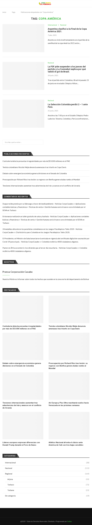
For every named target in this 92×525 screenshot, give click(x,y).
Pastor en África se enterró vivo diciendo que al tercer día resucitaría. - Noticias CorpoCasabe (40, 248)
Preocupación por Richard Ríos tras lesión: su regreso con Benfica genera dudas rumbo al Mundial (41, 179)
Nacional (63, 25)
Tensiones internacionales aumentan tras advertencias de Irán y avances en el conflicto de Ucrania (41, 186)
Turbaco (48, 485)
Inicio (4, 12)
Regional (47, 474)
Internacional (52, 25)
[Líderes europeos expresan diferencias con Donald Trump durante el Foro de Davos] (23, 425)
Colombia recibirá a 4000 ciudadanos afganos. (60, 242)
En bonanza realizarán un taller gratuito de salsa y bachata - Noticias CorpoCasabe (35, 216)
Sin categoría (47, 496)
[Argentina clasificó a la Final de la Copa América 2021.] (23, 38)
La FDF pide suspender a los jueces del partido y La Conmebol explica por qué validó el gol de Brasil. (67, 69)
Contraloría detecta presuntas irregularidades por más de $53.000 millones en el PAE (36, 161)
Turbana (48, 490)
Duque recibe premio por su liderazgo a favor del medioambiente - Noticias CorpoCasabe (38, 204)
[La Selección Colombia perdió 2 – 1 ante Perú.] (23, 114)
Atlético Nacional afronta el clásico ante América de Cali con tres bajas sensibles (66, 443)
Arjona (48, 479)
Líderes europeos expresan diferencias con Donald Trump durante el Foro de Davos (21, 443)
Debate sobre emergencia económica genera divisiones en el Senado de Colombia (35, 173)
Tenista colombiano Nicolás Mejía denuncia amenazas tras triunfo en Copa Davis (34, 167)
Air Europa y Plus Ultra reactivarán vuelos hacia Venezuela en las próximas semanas (69, 404)
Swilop (69, 521)
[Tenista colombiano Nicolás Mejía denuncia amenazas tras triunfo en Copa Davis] (69, 309)
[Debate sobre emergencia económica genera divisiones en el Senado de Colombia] (23, 346)
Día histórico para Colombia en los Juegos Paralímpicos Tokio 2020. (43, 232)
